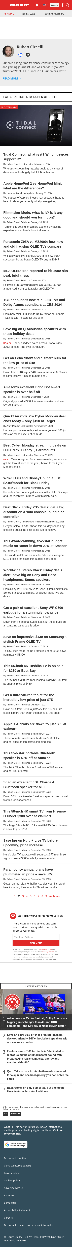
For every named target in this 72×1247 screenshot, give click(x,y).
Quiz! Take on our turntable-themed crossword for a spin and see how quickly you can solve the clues (38, 1075)
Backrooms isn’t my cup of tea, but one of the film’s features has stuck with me (35, 1089)
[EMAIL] (27, 54)
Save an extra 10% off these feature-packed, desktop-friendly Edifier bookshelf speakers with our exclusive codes (37, 1038)
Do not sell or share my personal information (29, 1225)
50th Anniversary (54, 13)
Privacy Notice (48, 952)
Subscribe (55, 5)
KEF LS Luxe (28, 13)
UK (5, 1113)
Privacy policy (11, 1173)
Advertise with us (13, 1187)
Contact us (10, 1202)
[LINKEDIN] (20, 54)
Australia (15, 1113)
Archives (54, 896)
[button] (67, 5)
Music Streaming (9, 107)
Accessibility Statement (17, 1210)
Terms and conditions (16, 1158)
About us (9, 1195)
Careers (8, 1217)
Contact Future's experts (17, 1165)
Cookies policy (12, 1180)
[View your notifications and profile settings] (36, 5)
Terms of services (45, 949)
